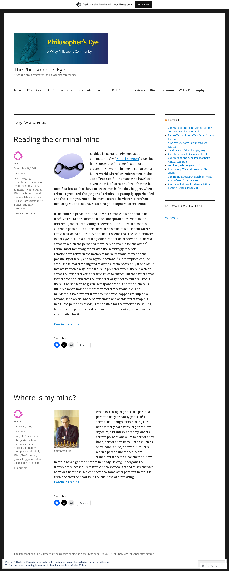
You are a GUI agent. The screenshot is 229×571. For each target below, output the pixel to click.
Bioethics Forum (162, 90)
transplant (34, 462)
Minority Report (127, 158)
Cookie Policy (78, 565)
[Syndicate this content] (166, 120)
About (18, 90)
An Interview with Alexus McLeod (187, 154)
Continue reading (66, 324)
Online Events (58, 90)
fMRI (17, 185)
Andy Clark (20, 436)
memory (19, 444)
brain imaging (22, 178)
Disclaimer (35, 90)
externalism (28, 440)
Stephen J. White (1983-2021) (184, 165)
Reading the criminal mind (57, 139)
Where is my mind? (45, 397)
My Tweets (171, 218)
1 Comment (20, 467)
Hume (30, 189)
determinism (35, 182)
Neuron (18, 201)
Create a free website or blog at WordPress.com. (71, 554)
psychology (20, 459)
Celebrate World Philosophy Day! (187, 150)
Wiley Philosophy (191, 90)
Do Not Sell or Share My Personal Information (127, 554)
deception (20, 182)
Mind (17, 455)
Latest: (174, 120)
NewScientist (31, 201)
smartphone (35, 459)
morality (36, 197)
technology (20, 462)
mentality (30, 447)
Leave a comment (24, 213)
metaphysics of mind (26, 451)
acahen (18, 163)
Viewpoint (20, 173)
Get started (143, 4)
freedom (26, 185)
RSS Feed (118, 90)
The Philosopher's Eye (39, 69)
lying (38, 189)
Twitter (101, 90)
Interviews (137, 90)
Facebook (84, 90)
